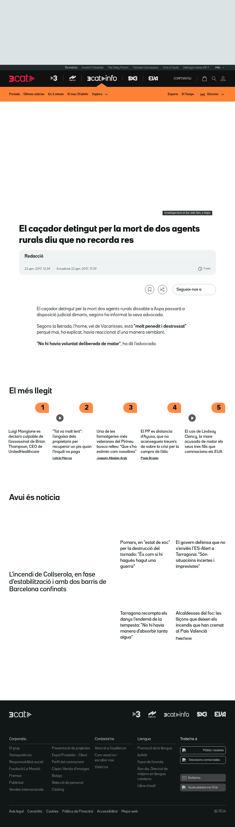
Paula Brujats (150, 458)
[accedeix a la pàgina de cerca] (213, 79)
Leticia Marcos (62, 458)
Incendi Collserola (93, 67)
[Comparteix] (162, 289)
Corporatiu (182, 78)
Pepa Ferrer (184, 638)
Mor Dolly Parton (118, 67)
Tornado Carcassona (145, 67)
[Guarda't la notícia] (149, 289)
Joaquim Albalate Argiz (112, 458)
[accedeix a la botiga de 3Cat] (205, 79)
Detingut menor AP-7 (196, 67)
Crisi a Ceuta (171, 67)
